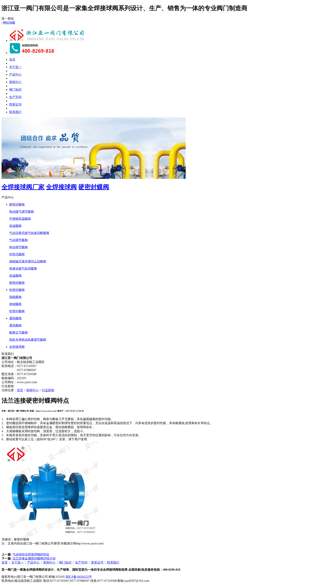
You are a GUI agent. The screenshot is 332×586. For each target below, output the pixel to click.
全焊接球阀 (61, 186)
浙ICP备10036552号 (79, 576)
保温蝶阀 (15, 225)
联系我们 (15, 112)
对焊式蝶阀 (17, 254)
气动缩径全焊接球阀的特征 (30, 554)
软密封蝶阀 (17, 289)
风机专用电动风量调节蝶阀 (27, 339)
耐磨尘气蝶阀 (18, 332)
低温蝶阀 (15, 275)
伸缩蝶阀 (15, 304)
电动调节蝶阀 (18, 247)
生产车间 (15, 97)
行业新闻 (48, 390)
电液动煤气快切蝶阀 (23, 268)
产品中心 (15, 74)
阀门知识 (15, 89)
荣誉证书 (15, 104)
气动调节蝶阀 (18, 240)
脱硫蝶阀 (15, 297)
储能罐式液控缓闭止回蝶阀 (27, 261)
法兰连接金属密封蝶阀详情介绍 (34, 558)
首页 (12, 59)
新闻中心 (15, 82)
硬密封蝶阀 (93, 186)
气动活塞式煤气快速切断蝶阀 (29, 233)
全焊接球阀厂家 (23, 186)
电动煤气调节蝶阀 (21, 211)
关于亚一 (15, 67)
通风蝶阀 (15, 318)
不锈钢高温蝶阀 (20, 218)
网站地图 (9, 22)
